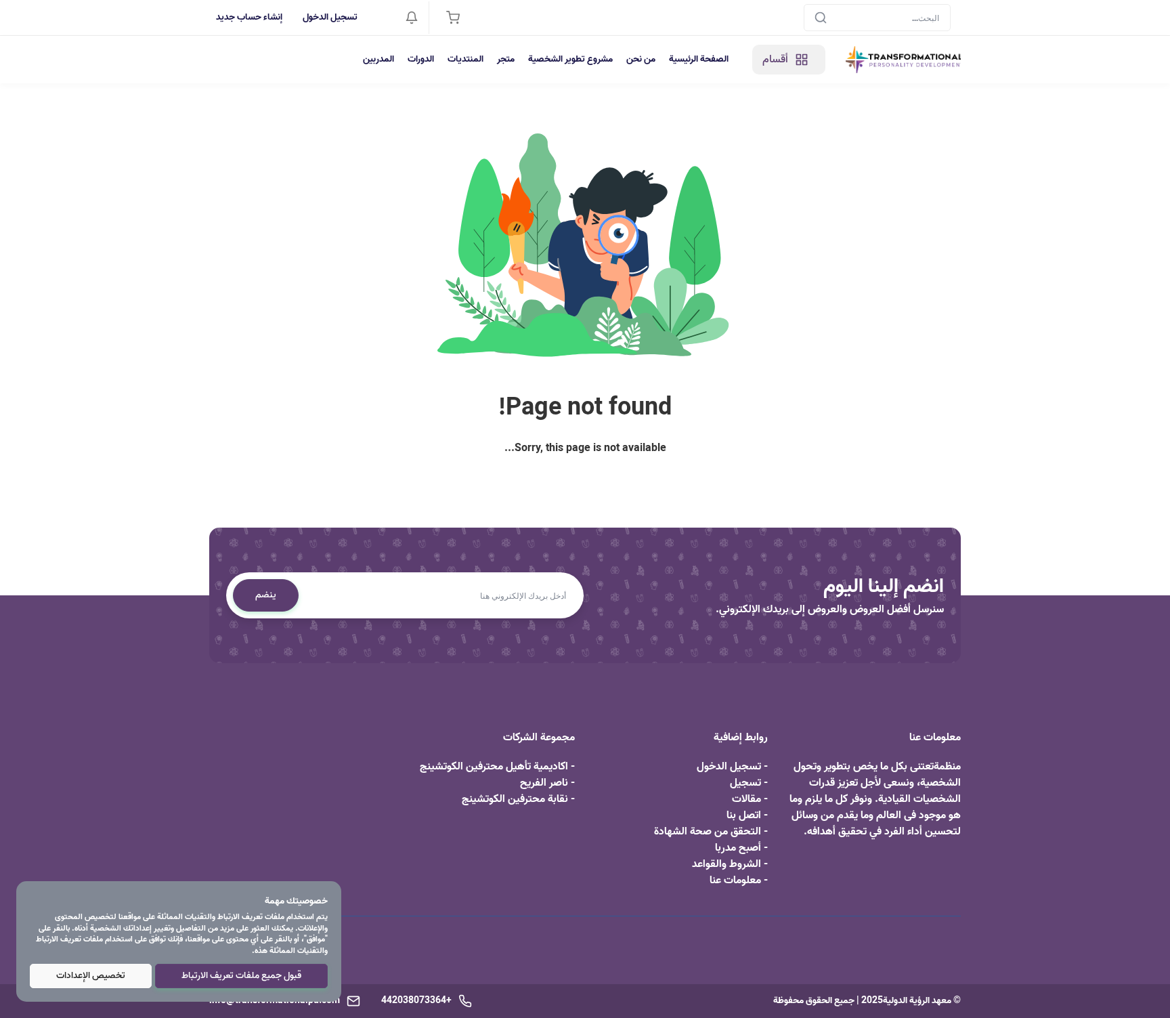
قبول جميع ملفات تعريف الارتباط (241, 975)
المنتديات (465, 59)
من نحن (640, 59)
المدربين (378, 59)
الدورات (421, 59)
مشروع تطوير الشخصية (570, 59)
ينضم (265, 595)
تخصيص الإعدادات (90, 975)
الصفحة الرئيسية (699, 59)
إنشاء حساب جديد (249, 17)
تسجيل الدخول (330, 17)
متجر (506, 59)
